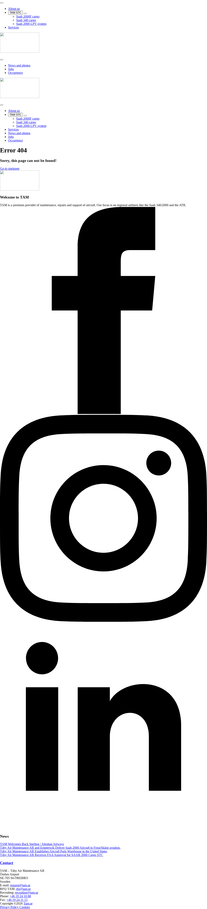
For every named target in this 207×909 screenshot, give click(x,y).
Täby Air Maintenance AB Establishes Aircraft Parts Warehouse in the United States (53, 851)
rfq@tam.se (23, 889)
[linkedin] (103, 828)
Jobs (11, 69)
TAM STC (15, 12)
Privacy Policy (9, 907)
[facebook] (103, 413)
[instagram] (103, 620)
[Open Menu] (1, 2)
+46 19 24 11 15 (16, 900)
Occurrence (15, 72)
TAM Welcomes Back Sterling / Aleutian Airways (32, 844)
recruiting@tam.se (26, 892)
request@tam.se (20, 885)
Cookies (24, 907)
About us (14, 8)
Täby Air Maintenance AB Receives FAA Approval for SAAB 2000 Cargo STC (51, 855)
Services (13, 27)
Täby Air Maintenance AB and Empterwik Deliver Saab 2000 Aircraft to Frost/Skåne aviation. (60, 847)
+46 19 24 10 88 (20, 896)
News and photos (19, 65)
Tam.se (28, 903)
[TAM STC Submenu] (25, 13)
